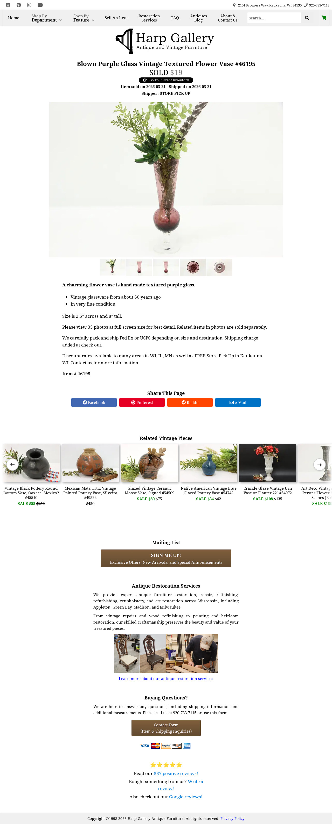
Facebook (96, 402)
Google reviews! (186, 797)
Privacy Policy (232, 818)
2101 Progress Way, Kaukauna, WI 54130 (270, 5)
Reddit (192, 402)
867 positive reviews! (176, 773)
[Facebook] (8, 5)
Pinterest (144, 402)
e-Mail (240, 402)
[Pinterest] (18, 5)
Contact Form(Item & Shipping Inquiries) (166, 728)
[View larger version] (166, 179)
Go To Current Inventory (169, 80)
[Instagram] (29, 5)
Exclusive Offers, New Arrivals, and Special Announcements (166, 558)
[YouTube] (40, 5)
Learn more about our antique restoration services (166, 678)
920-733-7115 (319, 5)
